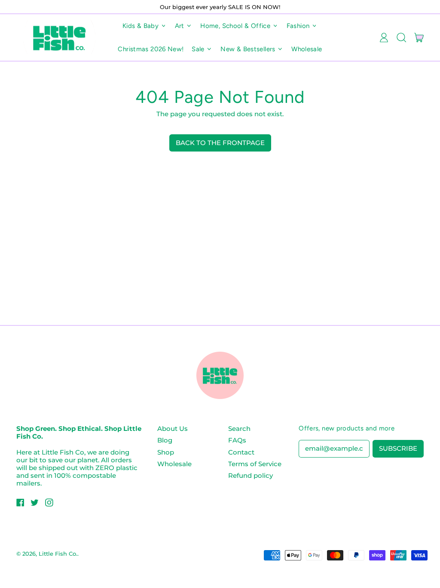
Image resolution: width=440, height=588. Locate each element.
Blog (164, 440)
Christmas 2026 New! (150, 49)
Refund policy (250, 475)
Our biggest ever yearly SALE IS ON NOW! (220, 6)
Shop (165, 452)
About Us (172, 428)
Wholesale (306, 49)
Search (239, 428)
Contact (241, 452)
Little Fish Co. (58, 553)
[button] (401, 37)
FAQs (237, 440)
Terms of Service (254, 464)
